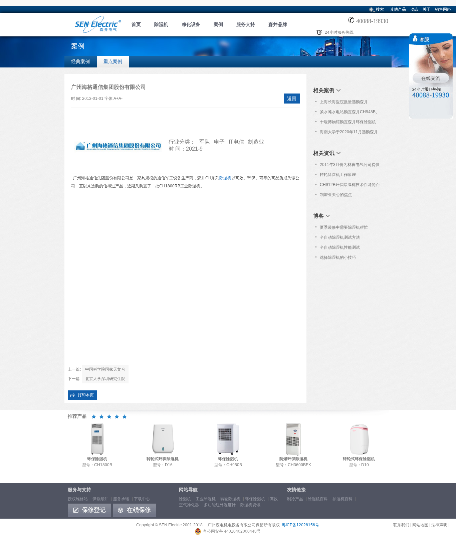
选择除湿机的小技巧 (338, 257)
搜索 (380, 9)
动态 (414, 9)
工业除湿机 (206, 499)
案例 (218, 24)
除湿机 (161, 24)
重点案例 (112, 61)
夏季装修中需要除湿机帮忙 (344, 227)
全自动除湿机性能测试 (340, 247)
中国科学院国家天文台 (105, 369)
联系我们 (401, 525)
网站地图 (420, 525)
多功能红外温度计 (220, 505)
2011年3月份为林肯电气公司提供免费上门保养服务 (350, 166)
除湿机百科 (318, 499)
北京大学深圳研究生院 (105, 378)
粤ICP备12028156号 (300, 525)
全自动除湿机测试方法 (340, 237)
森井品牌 (277, 24)
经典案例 (80, 61)
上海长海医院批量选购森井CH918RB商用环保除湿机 (344, 103)
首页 (136, 24)
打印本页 (86, 395)
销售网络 (443, 9)
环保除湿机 (255, 499)
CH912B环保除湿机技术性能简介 (350, 184)
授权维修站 (78, 499)
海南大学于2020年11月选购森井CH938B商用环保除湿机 (349, 133)
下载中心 (142, 499)
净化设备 (191, 24)
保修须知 (100, 499)
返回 (291, 98)
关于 (427, 9)
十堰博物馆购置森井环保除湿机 (348, 122)
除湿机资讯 (250, 505)
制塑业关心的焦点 (336, 194)
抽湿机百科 (342, 499)
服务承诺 (121, 499)
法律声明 (439, 525)
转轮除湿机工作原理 (338, 174)
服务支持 (245, 24)
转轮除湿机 (230, 499)
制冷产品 (295, 499)
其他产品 (398, 9)
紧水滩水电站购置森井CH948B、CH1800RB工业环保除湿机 (350, 113)
